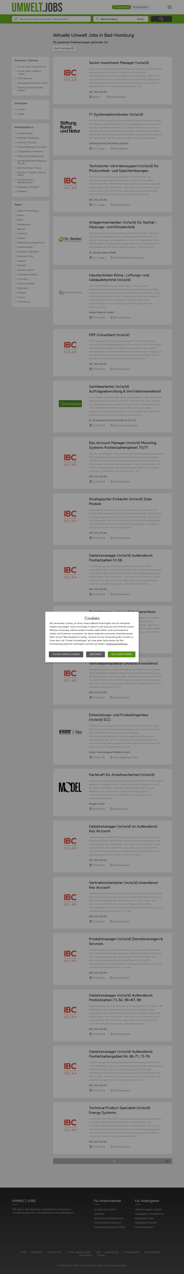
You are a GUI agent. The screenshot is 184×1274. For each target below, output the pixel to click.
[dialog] (92, 637)
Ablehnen (95, 654)
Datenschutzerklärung (117, 644)
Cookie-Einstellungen (66, 654)
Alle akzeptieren (121, 654)
